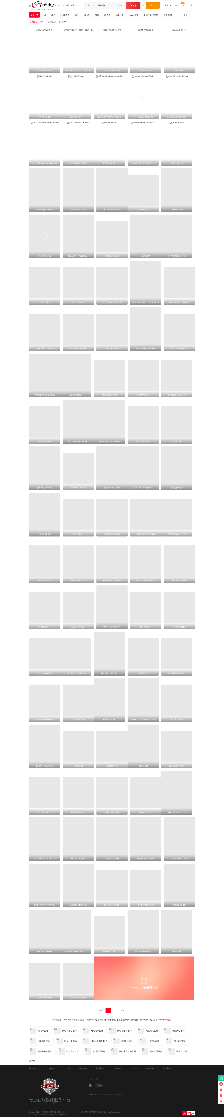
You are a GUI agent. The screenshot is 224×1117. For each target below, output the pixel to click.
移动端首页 (64, 15)
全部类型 (33, 22)
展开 (185, 15)
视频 (77, 15)
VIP (41, 22)
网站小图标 (92, 1020)
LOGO (87, 15)
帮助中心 (117, 1068)
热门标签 (50, 1068)
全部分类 (34, 15)
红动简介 (133, 1068)
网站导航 (66, 1068)
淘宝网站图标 (146, 1020)
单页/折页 (168, 15)
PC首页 (107, 15)
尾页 (122, 1011)
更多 (73, 5)
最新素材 (33, 1068)
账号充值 (83, 1068)
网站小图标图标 (132, 1020)
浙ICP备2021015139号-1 (56, 1112)
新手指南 (100, 1068)
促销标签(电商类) (151, 15)
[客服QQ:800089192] (221, 1090)
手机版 (168, 1068)
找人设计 (153, 5)
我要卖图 (221, 1078)
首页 (59, 5)
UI (45, 15)
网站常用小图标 (104, 1020)
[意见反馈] (221, 1095)
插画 (97, 15)
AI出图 (66, 5)
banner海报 (133, 15)
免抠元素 (119, 15)
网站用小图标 (118, 1020)
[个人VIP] (168, 2)
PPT (53, 15)
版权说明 (150, 1068)
